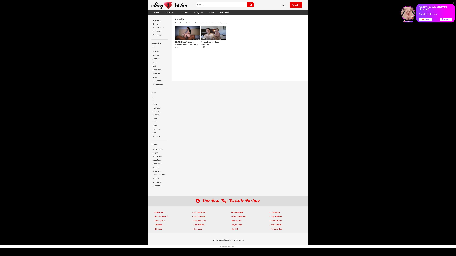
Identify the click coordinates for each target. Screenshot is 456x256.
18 (153, 97)
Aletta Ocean (157, 156)
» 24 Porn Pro (159, 212)
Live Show (169, 12)
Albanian (156, 51)
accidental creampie (156, 113)
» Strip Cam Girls (275, 225)
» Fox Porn (158, 225)
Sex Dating (183, 12)
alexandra (156, 129)
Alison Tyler (157, 164)
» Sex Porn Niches (198, 212)
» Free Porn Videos (199, 221)
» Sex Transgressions (238, 216)
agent (155, 125)
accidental (156, 108)
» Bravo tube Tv (159, 221)
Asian (155, 77)
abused (155, 104)
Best (156, 24)
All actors (156, 186)
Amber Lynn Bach (159, 175)
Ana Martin (157, 182)
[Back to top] (448, 248)
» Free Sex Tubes (198, 225)
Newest (158, 20)
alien (154, 133)
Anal (154, 62)
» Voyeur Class (236, 225)
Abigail (155, 153)
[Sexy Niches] (169, 5)
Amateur (156, 59)
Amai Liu (156, 167)
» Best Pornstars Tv (161, 216)
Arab (154, 66)
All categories (158, 84)
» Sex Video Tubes (198, 216)
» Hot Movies (197, 229)
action (155, 118)
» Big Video (158, 229)
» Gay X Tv (235, 229)
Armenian (156, 73)
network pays (225, 246)
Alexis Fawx (157, 160)
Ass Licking (157, 81)
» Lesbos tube (274, 212)
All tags (156, 136)
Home (156, 12)
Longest (158, 31)
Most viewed (159, 28)
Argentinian (157, 70)
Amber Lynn (157, 171)
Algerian (156, 55)
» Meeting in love (275, 221)
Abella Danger (158, 149)
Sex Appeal (224, 12)
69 (153, 48)
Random (158, 35)
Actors (211, 12)
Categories (198, 12)
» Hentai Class (236, 221)
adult (154, 122)
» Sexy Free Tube (275, 216)
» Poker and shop (275, 229)
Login (283, 5)
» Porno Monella (237, 212)
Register (296, 5)
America (156, 178)
